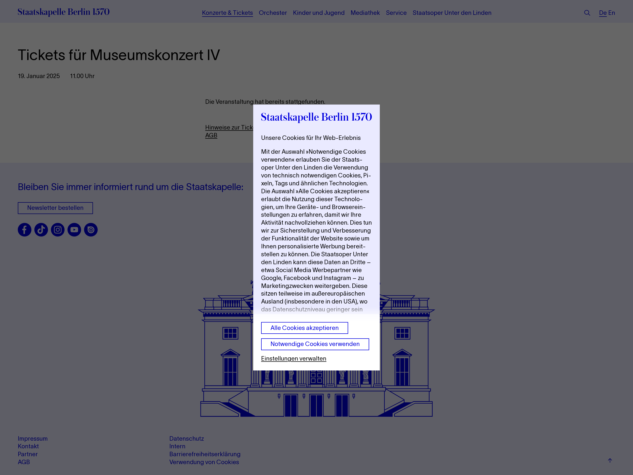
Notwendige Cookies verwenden (315, 344)
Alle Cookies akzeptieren (305, 327)
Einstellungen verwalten (293, 358)
